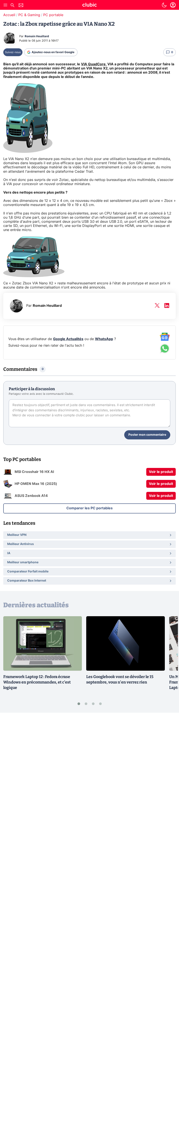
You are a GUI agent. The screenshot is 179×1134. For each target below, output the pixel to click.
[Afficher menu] (5, 5)
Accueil (9, 15)
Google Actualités (68, 339)
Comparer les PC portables (89, 508)
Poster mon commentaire (147, 434)
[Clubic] (89, 5)
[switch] (164, 5)
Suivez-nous (13, 52)
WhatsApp (104, 339)
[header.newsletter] (21, 6)
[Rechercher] (12, 6)
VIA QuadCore (93, 64)
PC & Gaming (29, 15)
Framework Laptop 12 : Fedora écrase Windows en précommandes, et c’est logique (37, 682)
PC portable (53, 15)
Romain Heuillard (37, 36)
